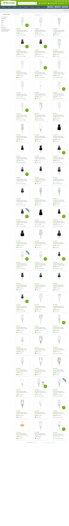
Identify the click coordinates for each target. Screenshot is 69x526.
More (44, 7)
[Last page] (53, 15)
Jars (9, 7)
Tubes (14, 7)
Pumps (32, 7)
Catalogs (62, 1)
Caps (20, 7)
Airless (38, 7)
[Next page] (51, 15)
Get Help (59, 1)
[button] (66, 3)
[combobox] (26, 3)
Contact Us (67, 1)
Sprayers (26, 7)
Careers (56, 1)
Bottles (3, 7)
